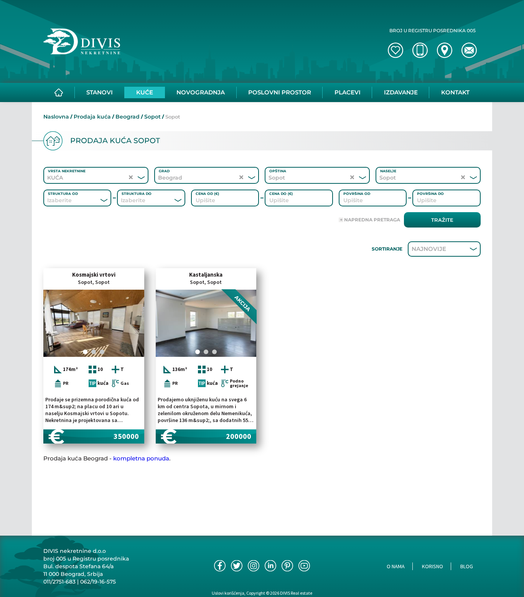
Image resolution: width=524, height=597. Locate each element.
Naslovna (56, 116)
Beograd (127, 116)
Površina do (430, 193)
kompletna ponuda (141, 458)
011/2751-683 (59, 581)
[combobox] (67, 200)
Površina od (356, 193)
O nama (396, 566)
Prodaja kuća (92, 116)
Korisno (432, 566)
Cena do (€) (281, 193)
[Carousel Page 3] (102, 352)
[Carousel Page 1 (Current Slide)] (85, 352)
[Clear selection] (131, 177)
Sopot (152, 116)
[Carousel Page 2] (93, 352)
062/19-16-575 (98, 581)
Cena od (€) (207, 193)
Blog (466, 566)
